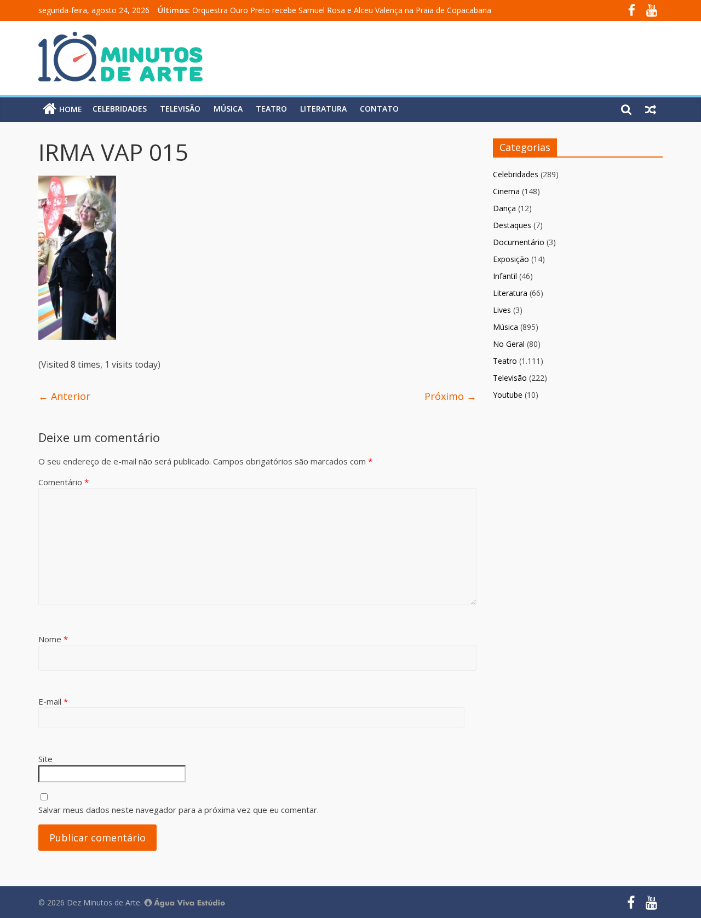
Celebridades (120, 108)
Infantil (505, 276)
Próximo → (450, 396)
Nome (53, 639)
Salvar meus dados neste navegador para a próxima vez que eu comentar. (178, 809)
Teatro (271, 108)
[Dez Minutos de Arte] (120, 38)
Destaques (512, 225)
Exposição (511, 259)
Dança (504, 208)
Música (228, 108)
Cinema (506, 191)
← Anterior (64, 396)
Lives (502, 310)
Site (45, 758)
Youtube (507, 395)
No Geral (509, 344)
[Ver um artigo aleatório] (651, 108)
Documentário (518, 242)
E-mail (53, 701)
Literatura (323, 108)
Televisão (180, 108)
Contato (379, 108)
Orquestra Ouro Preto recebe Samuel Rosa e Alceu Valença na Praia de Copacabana (341, 10)
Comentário (63, 482)
